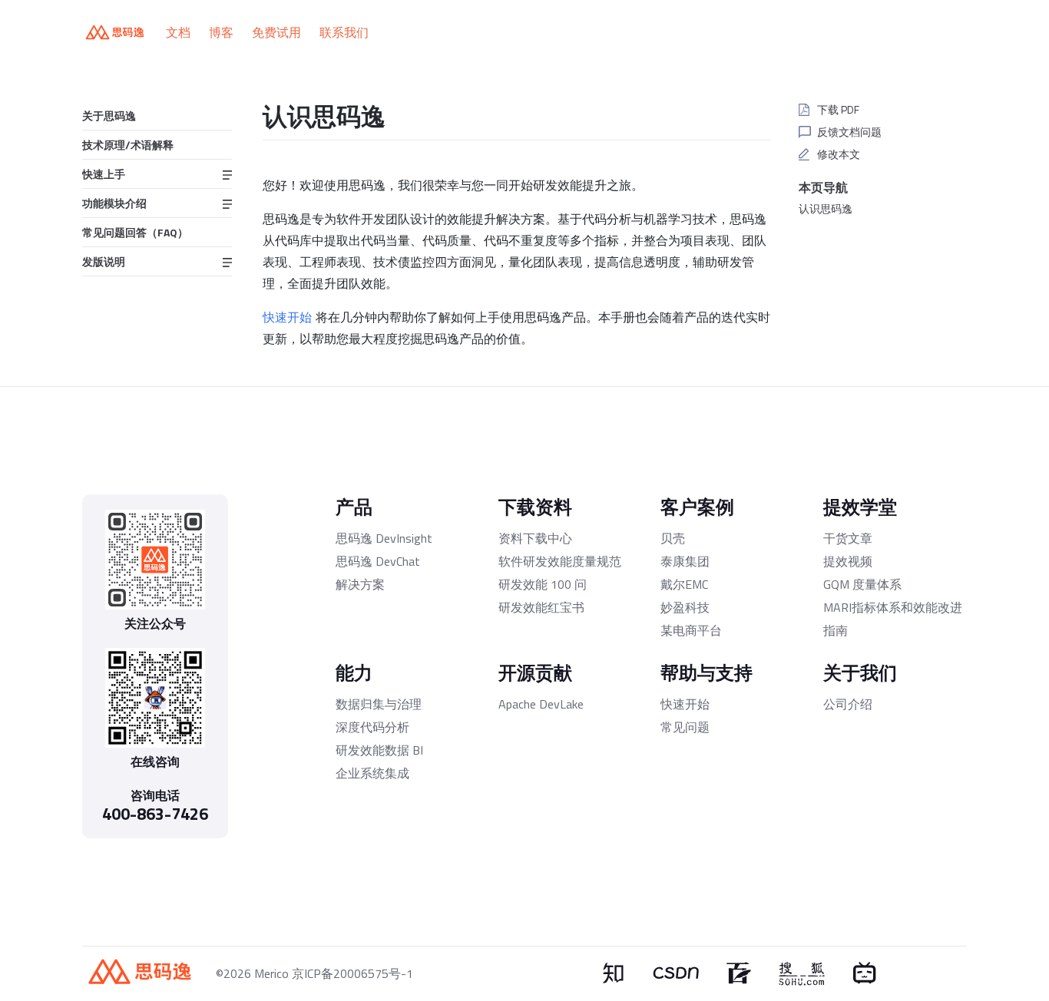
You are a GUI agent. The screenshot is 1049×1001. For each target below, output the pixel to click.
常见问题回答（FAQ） (135, 232)
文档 (178, 32)
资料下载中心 (535, 538)
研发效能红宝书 (541, 607)
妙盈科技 (685, 607)
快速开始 (287, 317)
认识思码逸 (825, 208)
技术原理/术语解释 (128, 145)
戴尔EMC (684, 584)
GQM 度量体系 (862, 584)
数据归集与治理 (379, 704)
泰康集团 (685, 561)
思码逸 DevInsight (384, 538)
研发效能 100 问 (542, 584)
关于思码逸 (109, 115)
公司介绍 (847, 704)
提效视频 (847, 561)
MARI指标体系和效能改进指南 (892, 618)
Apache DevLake (541, 704)
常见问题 (685, 727)
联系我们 (344, 32)
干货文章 (847, 538)
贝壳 (672, 538)
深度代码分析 (372, 727)
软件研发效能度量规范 (559, 561)
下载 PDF (838, 109)
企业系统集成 (372, 773)
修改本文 (838, 154)
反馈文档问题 (849, 132)
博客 (221, 32)
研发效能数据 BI (379, 750)
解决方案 (360, 584)
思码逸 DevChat (378, 561)
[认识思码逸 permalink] (252, 113)
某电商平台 (691, 630)
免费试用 (276, 32)
